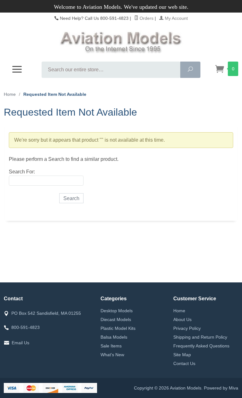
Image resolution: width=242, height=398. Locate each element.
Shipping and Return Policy (200, 337)
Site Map (182, 354)
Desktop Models (117, 310)
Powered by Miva (221, 387)
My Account (176, 18)
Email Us (20, 342)
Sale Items (111, 345)
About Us (182, 319)
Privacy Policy (187, 328)
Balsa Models (114, 337)
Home (10, 94)
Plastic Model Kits (118, 328)
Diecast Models (116, 319)
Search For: (22, 171)
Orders (145, 18)
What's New (112, 354)
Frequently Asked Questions (201, 345)
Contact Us (184, 363)
